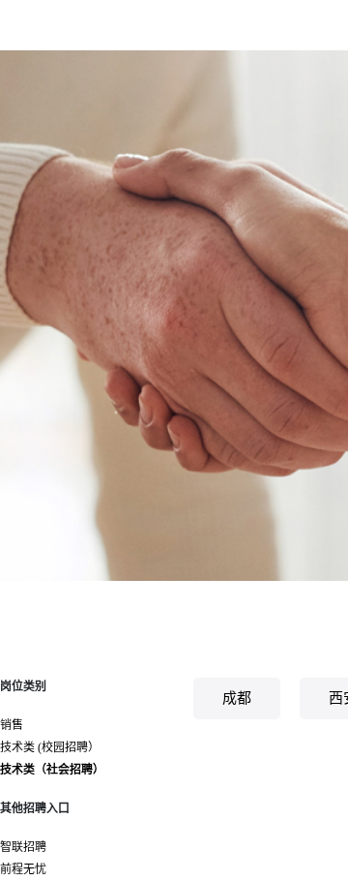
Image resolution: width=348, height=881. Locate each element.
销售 (11, 725)
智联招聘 (23, 847)
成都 (236, 698)
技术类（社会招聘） (52, 769)
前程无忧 (23, 869)
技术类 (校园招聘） (50, 747)
